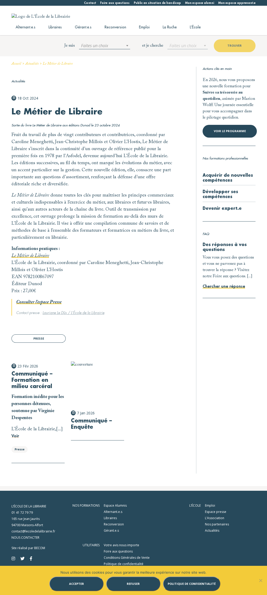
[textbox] (104, 45)
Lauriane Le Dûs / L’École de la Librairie (73, 313)
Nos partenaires (217, 524)
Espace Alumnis (115, 505)
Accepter (76, 584)
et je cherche (152, 46)
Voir (15, 436)
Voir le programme (230, 131)
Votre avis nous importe (121, 545)
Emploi (144, 27)
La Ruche (170, 27)
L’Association (214, 518)
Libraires (55, 27)
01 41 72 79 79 (22, 512)
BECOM (39, 548)
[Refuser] (260, 580)
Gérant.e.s (83, 27)
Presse (38, 338)
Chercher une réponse (224, 286)
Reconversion (115, 27)
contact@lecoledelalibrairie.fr (33, 531)
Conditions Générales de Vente (127, 557)
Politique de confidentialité (123, 564)
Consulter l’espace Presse (39, 302)
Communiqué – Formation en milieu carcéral (31, 380)
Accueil (16, 64)
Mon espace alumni (199, 2)
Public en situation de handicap (157, 2)
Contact (90, 2)
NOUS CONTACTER (25, 537)
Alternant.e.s (25, 27)
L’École (195, 27)
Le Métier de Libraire (30, 256)
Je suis (69, 46)
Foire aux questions (115, 2)
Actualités (32, 64)
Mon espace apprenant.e (237, 2)
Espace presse (215, 512)
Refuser (133, 584)
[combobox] (104, 45)
